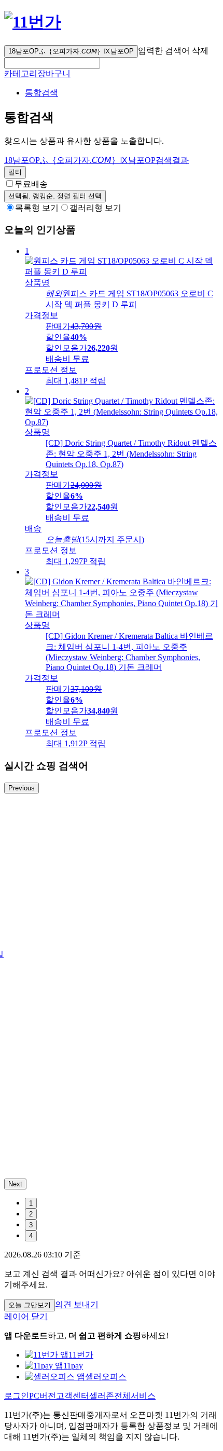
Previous (21, 788)
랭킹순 (55, 196)
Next (15, 1184)
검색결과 (96, 160)
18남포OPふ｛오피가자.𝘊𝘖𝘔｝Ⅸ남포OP (71, 51)
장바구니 (54, 73)
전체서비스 (135, 1395)
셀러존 (101, 1395)
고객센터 (72, 1395)
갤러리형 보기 (95, 207)
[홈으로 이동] (32, 21)
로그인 (16, 1395)
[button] (52, 63)
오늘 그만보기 (29, 1305)
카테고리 (20, 73)
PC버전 (42, 1395)
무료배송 (31, 184)
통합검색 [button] (41, 92)
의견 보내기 (77, 1304)
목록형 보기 (37, 207)
